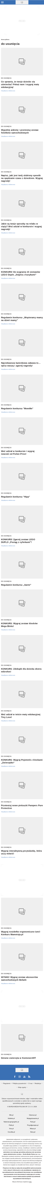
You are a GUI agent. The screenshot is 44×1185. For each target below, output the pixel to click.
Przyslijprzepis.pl (32, 1125)
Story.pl (32, 1132)
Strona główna (5, 39)
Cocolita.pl (11, 1132)
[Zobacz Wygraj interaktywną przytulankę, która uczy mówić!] (22, 831)
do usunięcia (6, 78)
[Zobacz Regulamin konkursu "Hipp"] (22, 476)
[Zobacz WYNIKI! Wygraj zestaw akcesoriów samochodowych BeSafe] (22, 957)
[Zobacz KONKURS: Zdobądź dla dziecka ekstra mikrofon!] (22, 649)
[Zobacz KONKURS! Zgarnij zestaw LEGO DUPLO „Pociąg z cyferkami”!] (22, 519)
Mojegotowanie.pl (33, 1118)
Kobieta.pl (11, 1118)
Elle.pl (11, 1115)
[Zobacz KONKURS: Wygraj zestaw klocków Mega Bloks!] (22, 603)
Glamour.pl (32, 1115)
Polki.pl (11, 1125)
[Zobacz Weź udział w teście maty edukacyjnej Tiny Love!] (22, 694)
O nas (30, 1083)
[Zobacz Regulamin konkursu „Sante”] (22, 565)
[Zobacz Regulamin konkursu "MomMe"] (22, 388)
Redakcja (38, 1083)
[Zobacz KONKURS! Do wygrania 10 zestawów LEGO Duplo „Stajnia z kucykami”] (22, 252)
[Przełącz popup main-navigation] (2, 2)
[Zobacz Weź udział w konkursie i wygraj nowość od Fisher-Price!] (22, 431)
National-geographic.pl (11, 1122)
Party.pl (32, 1122)
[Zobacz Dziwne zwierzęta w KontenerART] (22, 1038)
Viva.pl (11, 1128)
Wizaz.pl (33, 1128)
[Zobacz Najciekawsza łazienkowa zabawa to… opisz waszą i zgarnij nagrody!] (22, 343)
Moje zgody (22, 1087)
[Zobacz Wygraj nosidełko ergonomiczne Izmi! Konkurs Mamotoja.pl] (22, 911)
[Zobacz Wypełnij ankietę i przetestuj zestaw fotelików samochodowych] (22, 110)
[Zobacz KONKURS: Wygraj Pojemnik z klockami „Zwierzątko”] (22, 740)
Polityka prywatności (19, 1083)
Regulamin (6, 1083)
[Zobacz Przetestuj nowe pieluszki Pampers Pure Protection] (22, 785)
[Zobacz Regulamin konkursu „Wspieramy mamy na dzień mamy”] (22, 297)
